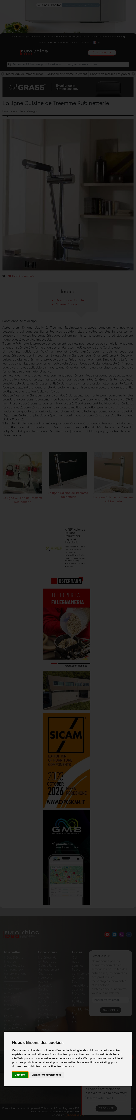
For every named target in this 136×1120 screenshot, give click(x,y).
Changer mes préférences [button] (46, 1074)
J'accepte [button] (20, 1074)
